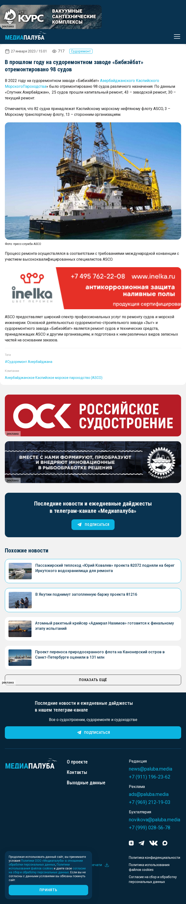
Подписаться (97, 733)
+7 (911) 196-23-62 (149, 777)
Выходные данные (86, 783)
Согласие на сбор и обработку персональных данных (153, 879)
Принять (48, 890)
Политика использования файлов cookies (149, 867)
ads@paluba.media (149, 794)
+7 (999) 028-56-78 (149, 828)
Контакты (77, 772)
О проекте (77, 762)
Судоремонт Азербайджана (29, 362)
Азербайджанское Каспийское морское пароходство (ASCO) (53, 378)
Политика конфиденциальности (154, 858)
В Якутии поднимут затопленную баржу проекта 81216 (86, 594)
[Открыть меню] (175, 36)
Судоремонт (81, 51)
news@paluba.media (150, 769)
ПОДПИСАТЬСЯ (97, 525)
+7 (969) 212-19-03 (149, 802)
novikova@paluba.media (154, 820)
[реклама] (93, 288)
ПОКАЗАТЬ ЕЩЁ (93, 680)
